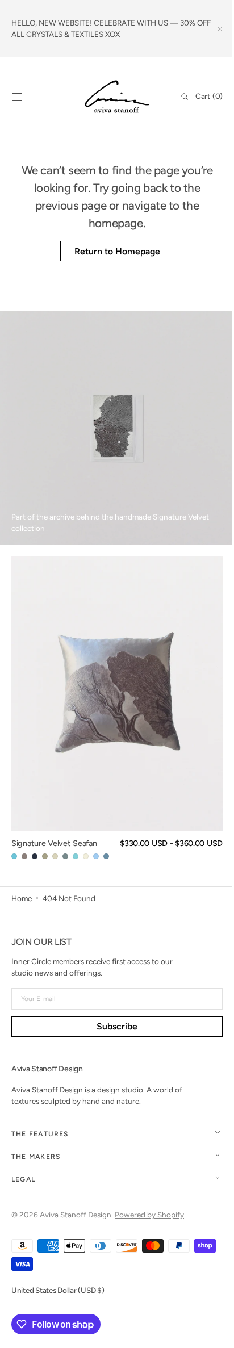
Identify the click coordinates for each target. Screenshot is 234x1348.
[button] (17, 96)
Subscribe (113, 1026)
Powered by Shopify (149, 1214)
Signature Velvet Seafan (54, 843)
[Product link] (117, 708)
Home (21, 898)
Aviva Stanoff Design (75, 1214)
